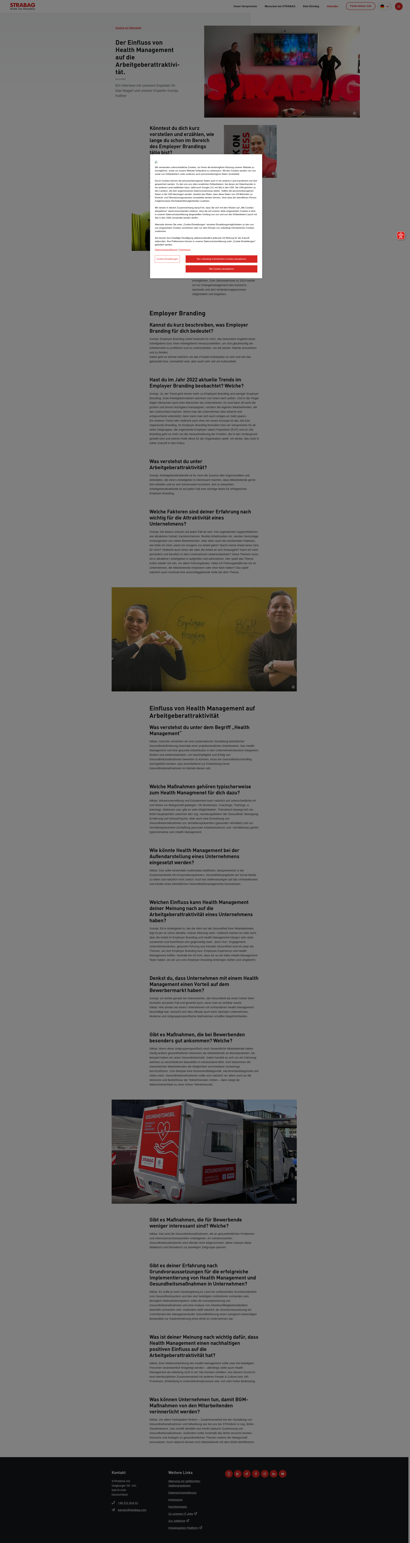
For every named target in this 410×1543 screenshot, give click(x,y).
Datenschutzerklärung (166, 249)
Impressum (185, 249)
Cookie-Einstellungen (167, 259)
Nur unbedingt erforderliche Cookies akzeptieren (221, 259)
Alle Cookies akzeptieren (221, 269)
